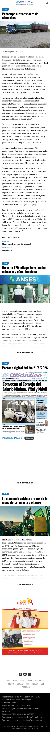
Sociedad (20, 684)
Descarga (29, 438)
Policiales (35, 684)
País (27, 684)
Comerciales (26, 687)
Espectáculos (39, 681)
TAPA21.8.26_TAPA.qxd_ (12, 438)
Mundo (15, 681)
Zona (42, 684)
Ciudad (29, 681)
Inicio (8, 681)
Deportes (11, 684)
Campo (22, 681)
